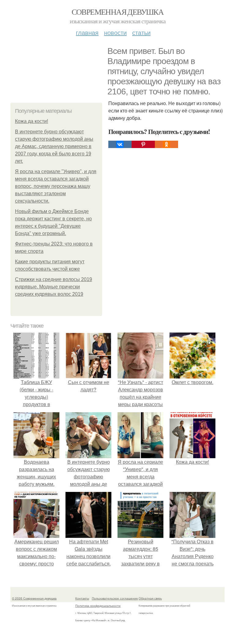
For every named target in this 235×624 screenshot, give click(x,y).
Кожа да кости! (31, 121)
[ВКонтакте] (120, 144)
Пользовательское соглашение (115, 598)
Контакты (82, 598)
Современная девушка (118, 11)
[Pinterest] (143, 144)
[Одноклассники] (166, 144)
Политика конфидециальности (98, 605)
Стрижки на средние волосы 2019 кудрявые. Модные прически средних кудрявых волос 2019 (53, 287)
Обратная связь (150, 598)
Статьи (141, 32)
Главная (87, 32)
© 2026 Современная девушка (34, 598)
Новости (115, 32)
